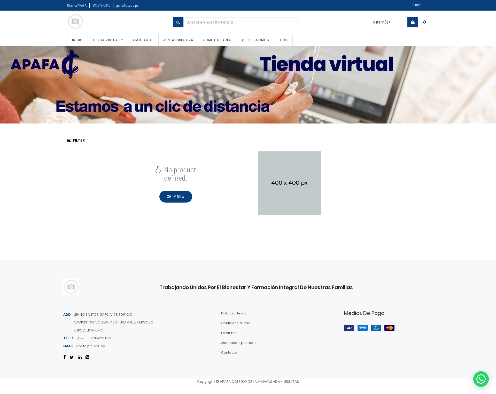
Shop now (175, 196)
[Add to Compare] (424, 22)
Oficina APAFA (77, 5)
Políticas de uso (234, 313)
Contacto (229, 352)
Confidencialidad (235, 323)
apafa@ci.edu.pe (127, 5)
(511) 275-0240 (101, 5)
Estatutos (228, 332)
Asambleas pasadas (238, 342)
